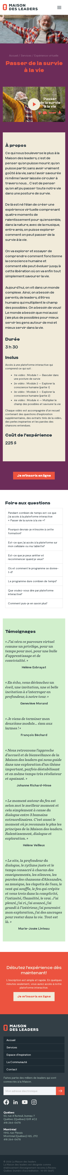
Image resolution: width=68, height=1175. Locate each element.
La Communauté (16, 1062)
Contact (11, 1069)
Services (26, 55)
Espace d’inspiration (18, 1054)
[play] (34, 104)
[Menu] (59, 7)
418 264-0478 (12, 1122)
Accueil (13, 55)
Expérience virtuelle (46, 55)
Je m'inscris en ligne (34, 475)
